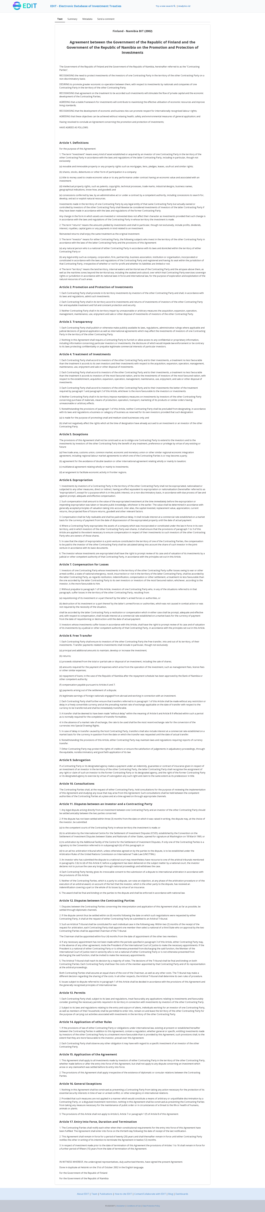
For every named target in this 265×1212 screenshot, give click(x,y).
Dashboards (181, 1193)
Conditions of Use (134, 1206)
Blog (170, 1193)
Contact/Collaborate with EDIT (150, 1193)
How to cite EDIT (123, 1193)
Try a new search (164, 6)
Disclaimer (121, 1206)
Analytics (183, 6)
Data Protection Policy (151, 1206)
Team (94, 1193)
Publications (106, 1193)
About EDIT (83, 1193)
